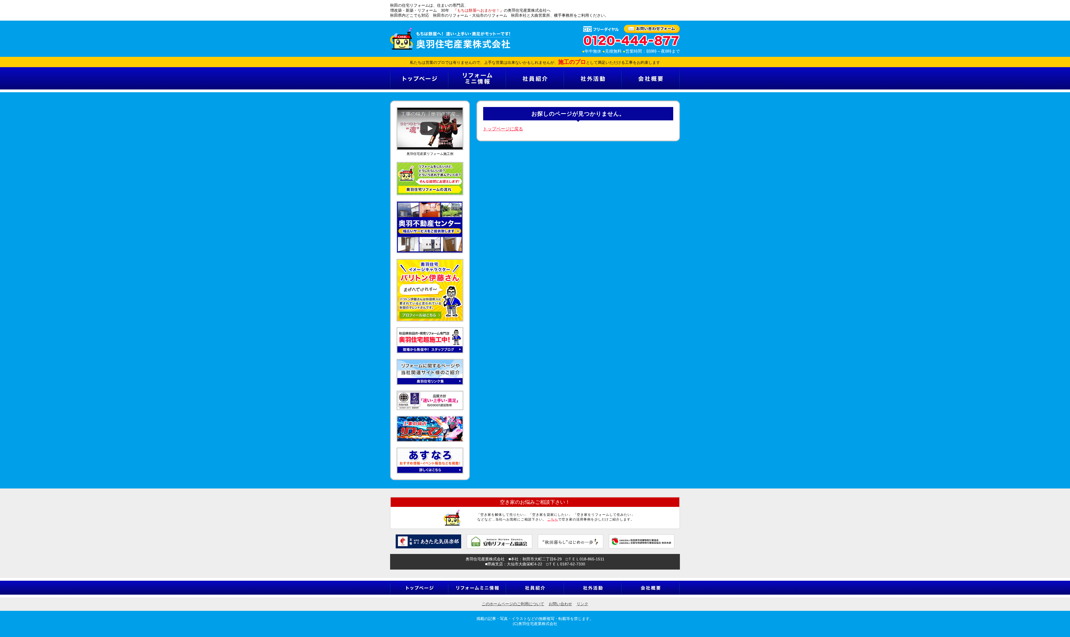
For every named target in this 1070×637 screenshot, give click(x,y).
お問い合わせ (560, 604)
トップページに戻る (503, 129)
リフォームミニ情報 (477, 78)
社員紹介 (535, 78)
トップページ (419, 78)
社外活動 (592, 78)
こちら (552, 519)
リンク (582, 604)
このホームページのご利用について (513, 604)
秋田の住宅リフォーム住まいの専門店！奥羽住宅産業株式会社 (450, 39)
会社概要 (650, 78)
